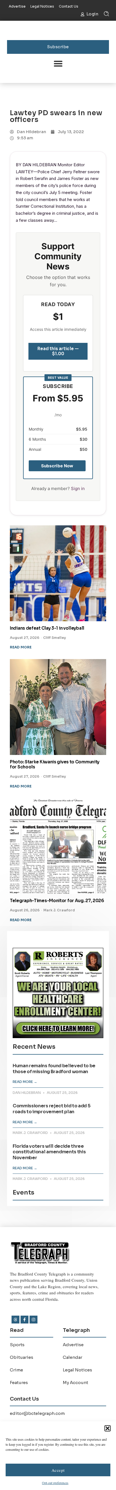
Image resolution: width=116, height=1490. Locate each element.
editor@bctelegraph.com (37, 1413)
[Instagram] (33, 1319)
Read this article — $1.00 (58, 351)
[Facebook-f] (24, 1319)
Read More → (25, 1082)
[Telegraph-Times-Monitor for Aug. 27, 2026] (58, 846)
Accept (58, 1470)
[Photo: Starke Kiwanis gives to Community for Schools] (58, 707)
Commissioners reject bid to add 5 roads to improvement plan (51, 1109)
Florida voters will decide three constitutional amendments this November (49, 1152)
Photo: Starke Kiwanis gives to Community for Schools (54, 764)
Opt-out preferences (55, 1482)
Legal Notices (77, 1370)
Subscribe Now (57, 465)
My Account (75, 1382)
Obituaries (21, 1357)
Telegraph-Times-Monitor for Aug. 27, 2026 (57, 900)
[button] (107, 1428)
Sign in (78, 488)
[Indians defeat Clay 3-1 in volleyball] (58, 573)
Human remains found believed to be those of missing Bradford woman (54, 1069)
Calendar (72, 1357)
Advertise (73, 1344)
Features (19, 1382)
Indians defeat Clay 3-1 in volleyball (47, 628)
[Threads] (15, 1319)
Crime (16, 1370)
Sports (17, 1344)
